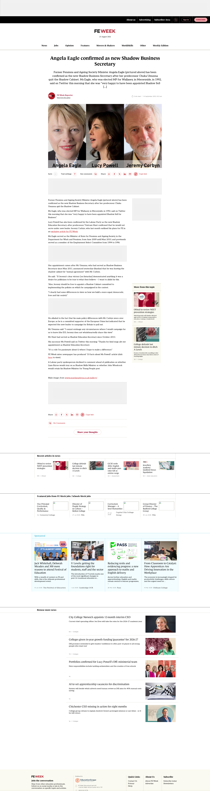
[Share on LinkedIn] (125, 174)
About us (130, 20)
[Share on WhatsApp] (109, 174)
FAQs (130, 786)
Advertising (145, 20)
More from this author (63, 98)
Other (143, 45)
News (44, 45)
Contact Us (132, 781)
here (50, 357)
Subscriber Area (162, 20)
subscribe (201, 20)
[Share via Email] (130, 174)
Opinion (69, 45)
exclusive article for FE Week (64, 231)
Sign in (186, 20)
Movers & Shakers (105, 45)
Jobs (56, 45)
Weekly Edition (160, 45)
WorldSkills (127, 45)
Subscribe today (170, 781)
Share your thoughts (87, 432)
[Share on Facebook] (114, 174)
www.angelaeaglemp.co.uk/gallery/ (81, 378)
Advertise (149, 784)
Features (85, 45)
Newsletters (169, 784)
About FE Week (151, 781)
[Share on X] (120, 174)
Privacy (131, 784)
